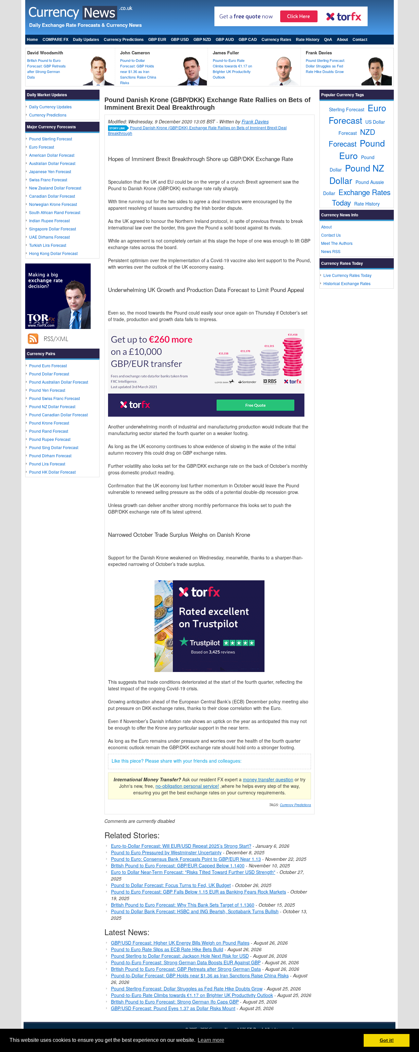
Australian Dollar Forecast (52, 163)
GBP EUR (157, 39)
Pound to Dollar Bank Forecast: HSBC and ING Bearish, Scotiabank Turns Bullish (195, 911)
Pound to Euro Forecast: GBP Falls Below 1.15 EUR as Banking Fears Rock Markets (198, 891)
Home (32, 39)
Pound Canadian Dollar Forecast (58, 414)
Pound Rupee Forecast (49, 439)
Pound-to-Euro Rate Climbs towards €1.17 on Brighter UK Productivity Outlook (232, 69)
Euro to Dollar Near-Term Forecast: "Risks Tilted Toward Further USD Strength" (193, 872)
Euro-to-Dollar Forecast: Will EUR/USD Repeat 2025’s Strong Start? (181, 846)
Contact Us (331, 235)
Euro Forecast (41, 147)
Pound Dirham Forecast (50, 455)
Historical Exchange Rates (347, 283)
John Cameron (135, 52)
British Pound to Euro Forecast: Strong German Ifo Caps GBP (175, 1001)
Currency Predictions (124, 39)
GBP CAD (248, 39)
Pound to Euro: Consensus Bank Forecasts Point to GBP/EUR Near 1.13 (186, 859)
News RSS (330, 251)
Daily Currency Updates (50, 106)
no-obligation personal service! (187, 786)
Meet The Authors (337, 243)
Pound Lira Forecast (47, 463)
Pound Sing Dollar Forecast (53, 447)
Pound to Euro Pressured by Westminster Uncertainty (166, 852)
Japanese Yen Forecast (50, 171)
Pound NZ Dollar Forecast (52, 406)
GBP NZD (202, 39)
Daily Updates (86, 39)
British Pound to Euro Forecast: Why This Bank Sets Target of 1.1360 (182, 904)
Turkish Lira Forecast (47, 245)
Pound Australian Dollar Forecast (58, 382)
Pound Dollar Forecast (49, 373)
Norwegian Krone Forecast (53, 204)
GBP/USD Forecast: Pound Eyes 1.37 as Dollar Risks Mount (173, 1008)
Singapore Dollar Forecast (52, 228)
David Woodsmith (45, 52)
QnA (328, 39)
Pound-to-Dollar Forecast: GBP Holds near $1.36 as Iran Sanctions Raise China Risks (138, 71)
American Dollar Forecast (51, 155)
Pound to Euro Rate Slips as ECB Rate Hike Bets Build (167, 949)
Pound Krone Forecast (49, 423)
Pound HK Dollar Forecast (52, 472)
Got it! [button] (387, 1040)
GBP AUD (225, 39)
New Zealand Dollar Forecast (55, 187)
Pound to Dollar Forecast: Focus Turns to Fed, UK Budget (171, 885)
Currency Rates (276, 39)
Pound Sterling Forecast (50, 138)
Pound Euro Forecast (48, 365)
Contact (360, 39)
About (342, 39)
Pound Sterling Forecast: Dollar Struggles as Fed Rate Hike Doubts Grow (325, 66)
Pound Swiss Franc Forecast (54, 398)
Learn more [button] (211, 1040)
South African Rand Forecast (54, 212)
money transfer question (268, 779)
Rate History (307, 39)
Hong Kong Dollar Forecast (53, 253)
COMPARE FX (55, 39)
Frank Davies (319, 52)
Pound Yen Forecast (47, 390)
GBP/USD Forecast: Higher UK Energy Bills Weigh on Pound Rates (180, 942)
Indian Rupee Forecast (49, 220)
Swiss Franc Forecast (48, 179)
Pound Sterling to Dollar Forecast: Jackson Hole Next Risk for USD (180, 955)
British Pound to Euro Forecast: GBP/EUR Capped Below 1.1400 (178, 865)
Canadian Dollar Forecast (52, 196)
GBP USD (180, 39)
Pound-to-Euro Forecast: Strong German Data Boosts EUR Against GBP (186, 962)
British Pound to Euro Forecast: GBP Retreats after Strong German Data (46, 69)
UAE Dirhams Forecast (49, 237)
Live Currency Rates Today (347, 275)
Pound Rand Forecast (48, 431)
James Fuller (226, 52)
